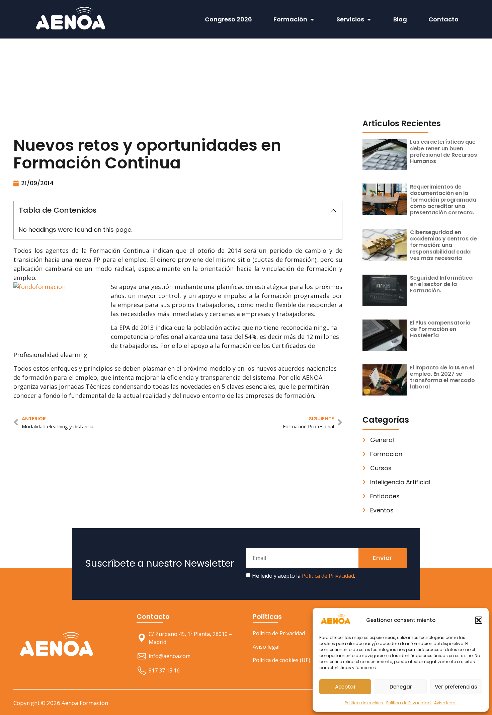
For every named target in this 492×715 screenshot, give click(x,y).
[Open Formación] (312, 19)
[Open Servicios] (369, 19)
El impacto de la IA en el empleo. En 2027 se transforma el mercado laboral (442, 377)
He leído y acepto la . (303, 575)
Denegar (401, 686)
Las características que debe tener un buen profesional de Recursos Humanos (443, 151)
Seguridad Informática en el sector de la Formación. (441, 284)
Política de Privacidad (328, 575)
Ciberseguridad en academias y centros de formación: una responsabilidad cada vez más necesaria (443, 245)
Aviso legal (445, 703)
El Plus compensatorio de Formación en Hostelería (440, 329)
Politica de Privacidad (408, 703)
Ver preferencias (456, 686)
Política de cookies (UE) (281, 660)
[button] (478, 620)
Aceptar (345, 686)
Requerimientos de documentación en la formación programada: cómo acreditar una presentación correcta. (444, 199)
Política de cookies (364, 703)
